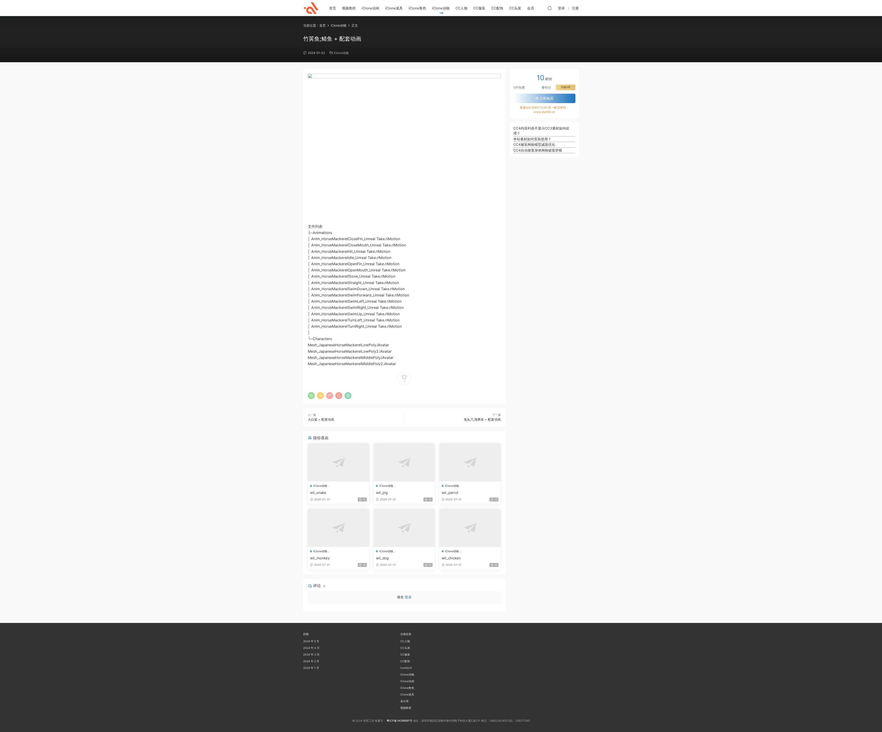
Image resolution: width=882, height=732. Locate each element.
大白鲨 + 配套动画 (321, 419)
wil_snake (318, 492)
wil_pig (382, 492)
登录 (408, 597)
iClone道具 (394, 8)
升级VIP (566, 87)
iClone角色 (417, 8)
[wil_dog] (404, 528)
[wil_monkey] (338, 528)
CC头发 (515, 8)
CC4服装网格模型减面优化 (534, 144)
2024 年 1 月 (311, 668)
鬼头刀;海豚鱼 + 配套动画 (482, 419)
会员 (530, 8)
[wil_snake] (338, 462)
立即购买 (546, 98)
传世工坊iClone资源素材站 (311, 8)
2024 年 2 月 (311, 661)
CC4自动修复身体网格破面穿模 (537, 150)
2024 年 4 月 (311, 648)
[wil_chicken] (470, 528)
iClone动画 (370, 8)
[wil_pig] (404, 462)
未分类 (404, 701)
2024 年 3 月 (311, 654)
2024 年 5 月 (311, 641)
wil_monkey (320, 558)
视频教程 (349, 8)
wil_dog (382, 558)
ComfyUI (406, 668)
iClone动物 (440, 8)
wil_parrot (450, 492)
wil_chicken (451, 558)
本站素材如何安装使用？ (532, 139)
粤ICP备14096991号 (399, 720)
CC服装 (479, 8)
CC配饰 (497, 8)
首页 (332, 8)
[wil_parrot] (470, 462)
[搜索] (549, 8)
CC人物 (461, 8)
